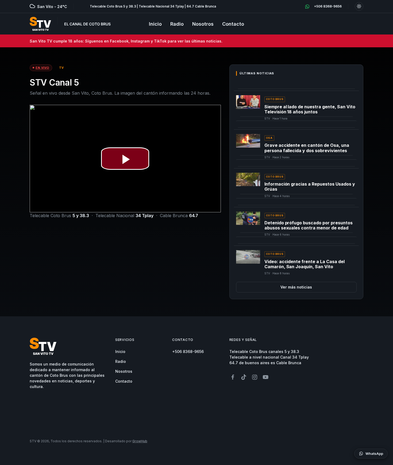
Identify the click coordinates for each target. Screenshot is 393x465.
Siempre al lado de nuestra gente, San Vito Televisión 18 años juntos (309, 109)
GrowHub (139, 441)
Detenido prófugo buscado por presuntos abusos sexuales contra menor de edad (308, 225)
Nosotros (203, 24)
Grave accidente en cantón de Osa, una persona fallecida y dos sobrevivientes (306, 148)
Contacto (233, 24)
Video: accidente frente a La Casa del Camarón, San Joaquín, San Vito (304, 264)
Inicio (155, 24)
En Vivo (42, 68)
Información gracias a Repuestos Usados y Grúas (309, 186)
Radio (177, 24)
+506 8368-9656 (188, 351)
